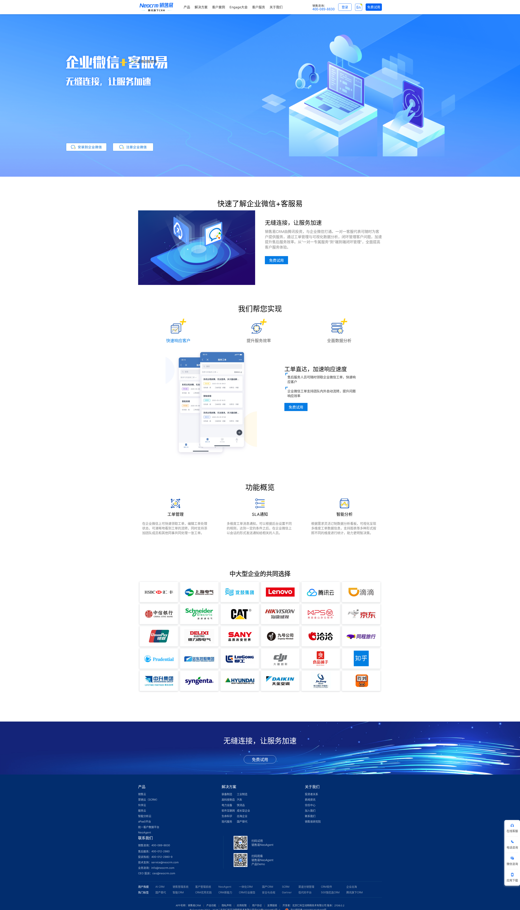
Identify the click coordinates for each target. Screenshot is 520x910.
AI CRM (160, 886)
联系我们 (310, 816)
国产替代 (242, 821)
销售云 (142, 794)
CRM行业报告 (247, 892)
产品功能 (211, 905)
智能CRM (178, 892)
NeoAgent (144, 832)
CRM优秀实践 (203, 892)
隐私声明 (226, 905)
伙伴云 (142, 805)
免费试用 (276, 260)
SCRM (285, 886)
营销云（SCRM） (148, 799)
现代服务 (227, 821)
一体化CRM (246, 886)
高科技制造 (228, 799)
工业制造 (242, 794)
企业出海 (351, 886)
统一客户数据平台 (148, 827)
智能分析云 (144, 816)
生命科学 (227, 816)
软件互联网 (228, 810)
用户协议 (257, 905)
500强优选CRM (330, 892)
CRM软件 (326, 886)
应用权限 (242, 905)
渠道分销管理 (306, 886)
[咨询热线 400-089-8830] (323, 7)
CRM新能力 (225, 892)
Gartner (287, 892)
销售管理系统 (180, 886)
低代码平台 (305, 892)
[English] (358, 7)
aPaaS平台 (144, 821)
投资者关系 (311, 794)
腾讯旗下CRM (354, 892)
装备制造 (227, 794)
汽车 (239, 799)
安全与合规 (268, 892)
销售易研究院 (313, 821)
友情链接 (272, 905)
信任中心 (310, 805)
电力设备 (227, 805)
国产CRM (267, 886)
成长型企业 (243, 810)
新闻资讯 (310, 799)
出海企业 (242, 816)
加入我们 (310, 810)
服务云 (142, 810)
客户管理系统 (203, 886)
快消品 (241, 805)
